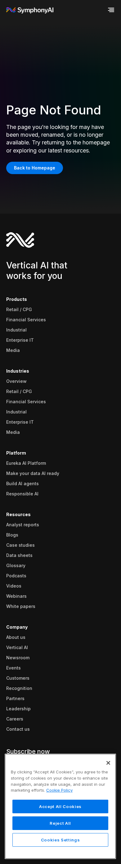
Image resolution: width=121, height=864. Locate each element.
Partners (15, 698)
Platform (16, 453)
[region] (60, 806)
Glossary (15, 565)
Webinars (16, 596)
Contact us (18, 729)
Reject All (60, 823)
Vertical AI (17, 647)
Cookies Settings (60, 839)
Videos (13, 585)
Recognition (19, 688)
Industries (17, 371)
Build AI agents (22, 483)
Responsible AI (22, 493)
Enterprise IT (20, 340)
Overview (16, 381)
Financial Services (26, 319)
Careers (14, 718)
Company (17, 627)
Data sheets (19, 555)
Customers (17, 678)
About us (15, 637)
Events (13, 667)
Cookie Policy (59, 790)
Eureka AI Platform (26, 463)
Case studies (20, 545)
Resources (18, 514)
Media (13, 350)
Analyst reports (22, 524)
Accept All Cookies (60, 806)
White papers (20, 606)
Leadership (18, 708)
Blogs (12, 534)
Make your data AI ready (32, 473)
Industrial (16, 329)
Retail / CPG (19, 309)
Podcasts (16, 575)
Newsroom (17, 657)
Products (16, 299)
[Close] (108, 763)
